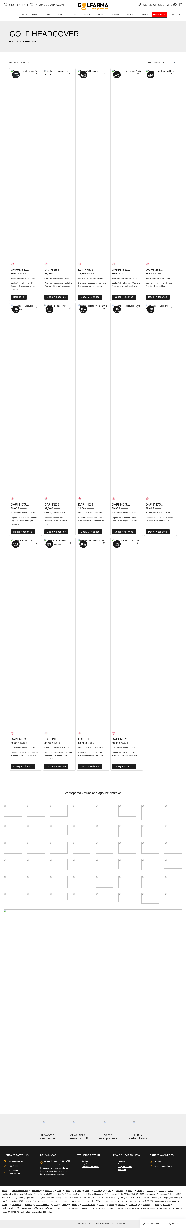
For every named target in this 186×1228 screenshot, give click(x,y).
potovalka (30, 1201)
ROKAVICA (18, 1205)
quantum (160, 1201)
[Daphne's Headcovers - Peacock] (59, 399)
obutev (145, 1197)
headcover (165, 1194)
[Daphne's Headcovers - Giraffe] (127, 164)
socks (103, 1205)
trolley (112, 1208)
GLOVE (62, 1194)
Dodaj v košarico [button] (56, 297)
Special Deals (159, 15)
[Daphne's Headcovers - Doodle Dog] (25, 399)
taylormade (11, 1208)
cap (111, 1190)
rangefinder (173, 1201)
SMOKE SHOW (90, 1205)
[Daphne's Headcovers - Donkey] (93, 164)
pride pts (52, 1201)
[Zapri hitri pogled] (36, 74)
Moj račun (122, 1170)
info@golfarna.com (49, 4)
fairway (22, 1194)
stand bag (135, 1204)
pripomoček (64, 1201)
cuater (141, 1191)
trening (102, 1208)
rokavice (30, 1205)
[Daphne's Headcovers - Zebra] (93, 399)
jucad (31, 1198)
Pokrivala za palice (26, 278)
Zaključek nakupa (125, 1167)
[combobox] (173, 15)
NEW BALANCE (105, 1197)
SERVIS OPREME (153, 4)
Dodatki (115, 15)
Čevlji (87, 15)
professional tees (80, 1201)
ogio (168, 1197)
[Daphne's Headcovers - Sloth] (93, 634)
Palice (35, 15)
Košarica (121, 1164)
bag (61, 1191)
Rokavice (101, 15)
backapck (38, 1191)
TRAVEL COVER (89, 1208)
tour (53, 1208)
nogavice (121, 1198)
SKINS (76, 1205)
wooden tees (175, 1208)
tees (24, 1208)
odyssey (157, 1197)
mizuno (76, 1198)
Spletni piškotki (118, 1224)
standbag (148, 1205)
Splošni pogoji (102, 1224)
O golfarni (86, 1164)
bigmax (79, 1191)
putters (105, 1201)
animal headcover (21, 1191)
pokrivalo (16, 1201)
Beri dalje (18, 297)
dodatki (14, 278)
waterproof (152, 1208)
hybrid (176, 1194)
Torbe (61, 15)
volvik (131, 1208)
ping (5, 1201)
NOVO (134, 1197)
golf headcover (100, 1194)
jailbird (22, 1198)
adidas (6, 1191)
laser (60, 1198)
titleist (33, 1208)
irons (13, 1197)
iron (5, 1198)
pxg (124, 1201)
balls (70, 1191)
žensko (37, 1212)
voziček (141, 1208)
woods (6, 1212)
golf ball (86, 1194)
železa (25, 1212)
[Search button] (179, 15)
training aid (63, 1208)
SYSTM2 (167, 1205)
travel (75, 1208)
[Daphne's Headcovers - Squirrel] (25, 634)
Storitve (85, 1161)
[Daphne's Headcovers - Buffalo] (59, 164)
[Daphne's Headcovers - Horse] (160, 164)
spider (113, 1205)
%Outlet (145, 15)
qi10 (141, 1201)
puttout (115, 1201)
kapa (40, 1197)
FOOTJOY (49, 1194)
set (57, 1204)
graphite (153, 1194)
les (68, 1198)
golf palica (114, 1194)
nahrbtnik (88, 1197)
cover (132, 1191)
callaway (100, 1190)
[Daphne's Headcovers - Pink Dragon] (25, 164)
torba (44, 1208)
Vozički (74, 15)
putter (95, 1201)
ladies (50, 1197)
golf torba (142, 1194)
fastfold (32, 1194)
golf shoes (128, 1194)
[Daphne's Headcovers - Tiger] (127, 634)
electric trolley (9, 1194)
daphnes (152, 1191)
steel (158, 1205)
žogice (48, 1212)
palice (178, 1198)
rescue (6, 1205)
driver (172, 1191)
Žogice (48, 15)
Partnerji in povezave (90, 1167)
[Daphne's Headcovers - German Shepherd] (59, 634)
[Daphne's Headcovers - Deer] (127, 399)
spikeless (122, 1205)
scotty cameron (44, 1205)
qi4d (132, 1201)
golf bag (74, 1194)
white (163, 1208)
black (89, 1191)
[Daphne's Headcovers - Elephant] (160, 399)
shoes (66, 1204)
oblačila (131, 15)
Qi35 (149, 1201)
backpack (50, 1191)
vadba (122, 1208)
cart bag (121, 1191)
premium (41, 1201)
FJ (39, 1194)
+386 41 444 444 (18, 4)
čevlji (15, 1212)
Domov (24, 15)
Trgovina (121, 1161)
